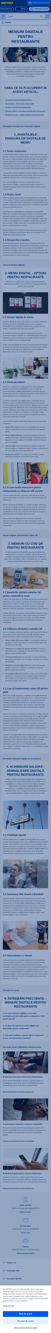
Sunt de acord (25, 1314)
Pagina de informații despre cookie (25, 1328)
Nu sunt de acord (25, 1321)
